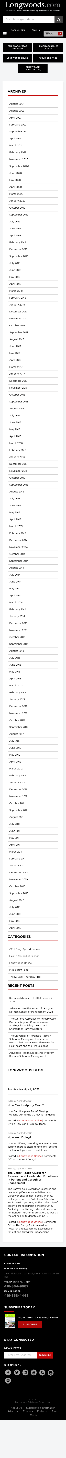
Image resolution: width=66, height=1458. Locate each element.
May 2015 (14, 512)
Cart (55, 34)
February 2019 (17, 242)
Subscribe (18, 30)
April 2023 (15, 118)
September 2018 (18, 256)
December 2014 (18, 540)
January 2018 (17, 305)
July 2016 (14, 415)
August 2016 (16, 409)
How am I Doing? (19, 1137)
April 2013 (15, 679)
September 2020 (19, 166)
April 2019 (15, 235)
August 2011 (16, 817)
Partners (42, 1411)
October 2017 (17, 325)
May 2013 (14, 672)
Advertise (13, 1411)
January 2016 (17, 457)
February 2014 (17, 609)
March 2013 (16, 685)
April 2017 (15, 360)
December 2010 (18, 872)
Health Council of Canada (48, 47)
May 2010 (14, 921)
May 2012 (14, 755)
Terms (55, 1411)
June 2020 (15, 173)
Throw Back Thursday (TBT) (32, 68)
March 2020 (16, 194)
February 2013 (17, 692)
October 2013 (17, 637)
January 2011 (16, 866)
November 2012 (18, 713)
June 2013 (15, 665)
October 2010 (17, 886)
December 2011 (18, 789)
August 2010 (16, 900)
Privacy (33, 1415)
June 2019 (15, 228)
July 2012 (14, 741)
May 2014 (14, 589)
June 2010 (15, 914)
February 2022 (17, 125)
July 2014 (14, 575)
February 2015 (17, 533)
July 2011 (14, 824)
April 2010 (15, 928)
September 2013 (18, 644)
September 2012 (18, 727)
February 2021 (17, 152)
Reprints (28, 1411)
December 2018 (18, 249)
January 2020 (17, 201)
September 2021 (18, 132)
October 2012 (17, 720)
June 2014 (15, 582)
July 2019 (14, 222)
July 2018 (14, 263)
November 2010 (18, 879)
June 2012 (15, 748)
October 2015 (17, 478)
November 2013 (18, 630)
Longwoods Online (17, 58)
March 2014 (16, 602)
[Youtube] (33, 1373)
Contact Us (12, 1264)
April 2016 (15, 436)
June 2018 (15, 270)
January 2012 (17, 782)
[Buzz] (50, 1373)
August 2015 (16, 492)
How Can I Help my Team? (26, 1105)
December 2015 (18, 464)
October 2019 (17, 208)
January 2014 (17, 616)
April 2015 (15, 519)
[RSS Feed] (42, 1373)
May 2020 (15, 180)
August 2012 (16, 734)
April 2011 (14, 845)
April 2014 (15, 595)
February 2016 (17, 450)
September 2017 (18, 332)
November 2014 (18, 547)
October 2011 (17, 803)
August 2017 (16, 339)
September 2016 (18, 402)
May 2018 (14, 277)
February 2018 (17, 298)
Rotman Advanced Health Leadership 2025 (31, 1000)
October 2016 (17, 395)
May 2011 (14, 838)
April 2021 (15, 138)
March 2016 (16, 443)
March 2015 (16, 526)
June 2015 (15, 505)
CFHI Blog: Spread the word (17, 47)
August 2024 (17, 104)
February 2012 (17, 776)
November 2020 (18, 159)
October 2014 (17, 554)
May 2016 (14, 429)
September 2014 (18, 561)
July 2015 (14, 499)
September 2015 (18, 485)
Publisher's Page (48, 58)
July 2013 (14, 658)
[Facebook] (8, 1373)
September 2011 (18, 810)
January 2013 (17, 699)
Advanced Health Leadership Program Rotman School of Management (31, 1055)
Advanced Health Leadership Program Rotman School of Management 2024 (31, 1010)
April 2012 (15, 762)
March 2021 (16, 145)
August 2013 (16, 651)
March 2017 (16, 367)
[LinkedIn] (25, 1373)
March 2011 (15, 852)
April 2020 (15, 187)
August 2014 (16, 568)
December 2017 (18, 312)
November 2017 (18, 319)
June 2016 (15, 422)
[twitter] (17, 1373)
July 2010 (14, 907)
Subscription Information (40, 1408)
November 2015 (18, 471)
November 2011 (18, 796)
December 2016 (18, 381)
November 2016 (18, 388)
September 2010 (18, 893)
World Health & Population (38, 1318)
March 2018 (16, 291)
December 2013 (18, 623)
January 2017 (17, 374)
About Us (17, 1408)
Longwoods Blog (25, 1070)
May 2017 (14, 353)
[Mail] (8, 1380)
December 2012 (18, 706)
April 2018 (15, 284)
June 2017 (15, 346)
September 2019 (18, 215)
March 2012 (16, 769)
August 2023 (17, 111)
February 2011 (17, 859)
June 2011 (14, 831)
